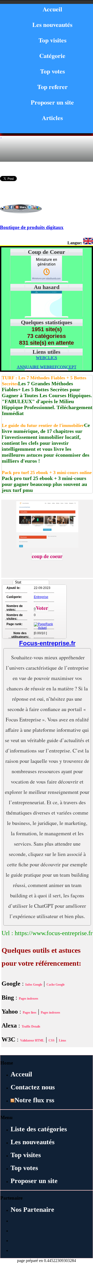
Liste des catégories (39, 1129)
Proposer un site (52, 102)
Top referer (52, 86)
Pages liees (29, 1012)
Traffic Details (31, 1026)
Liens (62, 1040)
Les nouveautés (52, 24)
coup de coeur (47, 556)
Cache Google (56, 984)
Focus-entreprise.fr (47, 643)
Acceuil (21, 1074)
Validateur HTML (32, 1040)
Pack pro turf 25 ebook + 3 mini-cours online (47, 472)
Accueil (52, 8)
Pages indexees (28, 998)
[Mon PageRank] (43, 628)
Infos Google (33, 984)
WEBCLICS (46, 358)
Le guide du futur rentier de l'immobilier (43, 425)
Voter (42, 608)
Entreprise (41, 597)
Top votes (52, 71)
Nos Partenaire (32, 1209)
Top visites (52, 40)
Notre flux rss (34, 1100)
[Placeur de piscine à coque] (46, 315)
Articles (52, 117)
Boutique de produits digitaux (32, 227)
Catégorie (52, 55)
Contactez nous (33, 1087)
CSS (52, 1040)
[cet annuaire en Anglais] (88, 243)
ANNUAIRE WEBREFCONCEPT (46, 367)
